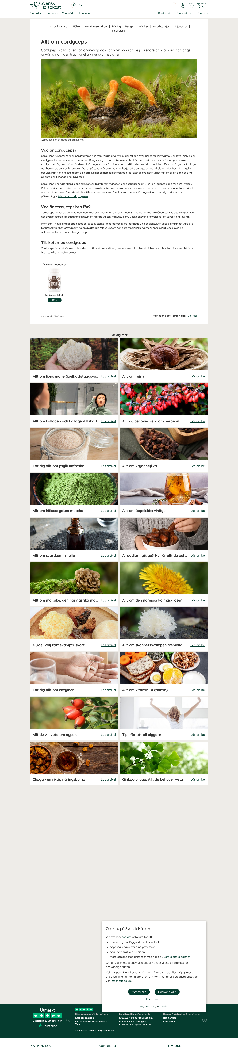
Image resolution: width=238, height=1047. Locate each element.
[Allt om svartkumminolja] (74, 539)
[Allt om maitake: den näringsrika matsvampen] (74, 584)
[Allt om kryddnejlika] (164, 450)
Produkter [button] (35, 13)
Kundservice (165, 13)
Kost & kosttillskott (95, 26)
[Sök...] (74, 5)
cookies (127, 937)
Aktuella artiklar (59, 26)
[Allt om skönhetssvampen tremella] (164, 629)
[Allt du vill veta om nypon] (74, 718)
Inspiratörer (119, 30)
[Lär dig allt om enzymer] (74, 674)
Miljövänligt (180, 26)
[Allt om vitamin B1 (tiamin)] (164, 674)
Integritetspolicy (121, 981)
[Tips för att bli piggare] (164, 718)
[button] (198, 5)
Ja (189, 315)
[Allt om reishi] (164, 360)
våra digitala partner (177, 956)
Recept (129, 26)
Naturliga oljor (160, 26)
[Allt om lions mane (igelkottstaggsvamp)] (74, 360)
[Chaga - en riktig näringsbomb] (74, 763)
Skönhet (143, 26)
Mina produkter (184, 13)
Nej (195, 315)
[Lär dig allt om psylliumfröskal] (74, 450)
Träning (116, 26)
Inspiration (85, 13)
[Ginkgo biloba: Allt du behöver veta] (164, 763)
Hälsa (76, 26)
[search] (123, 5)
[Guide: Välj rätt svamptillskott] (74, 629)
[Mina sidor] (183, 5)
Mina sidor (202, 13)
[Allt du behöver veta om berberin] (164, 405)
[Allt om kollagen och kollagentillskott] (74, 405)
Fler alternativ (154, 999)
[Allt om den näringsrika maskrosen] (164, 584)
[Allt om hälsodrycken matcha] (74, 495)
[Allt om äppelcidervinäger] (164, 495)
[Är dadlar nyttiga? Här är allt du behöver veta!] (164, 539)
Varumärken (69, 13)
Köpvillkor (163, 1006)
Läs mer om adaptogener (73, 196)
